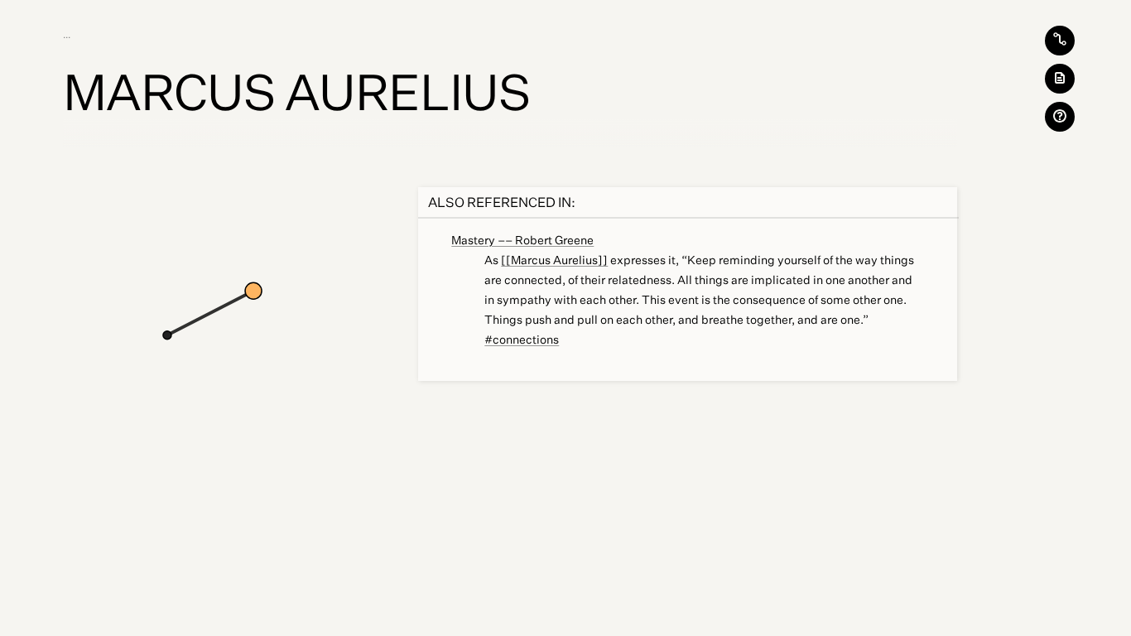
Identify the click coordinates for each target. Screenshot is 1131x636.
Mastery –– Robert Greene (522, 240)
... (69, 35)
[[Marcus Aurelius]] (554, 260)
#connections (521, 339)
